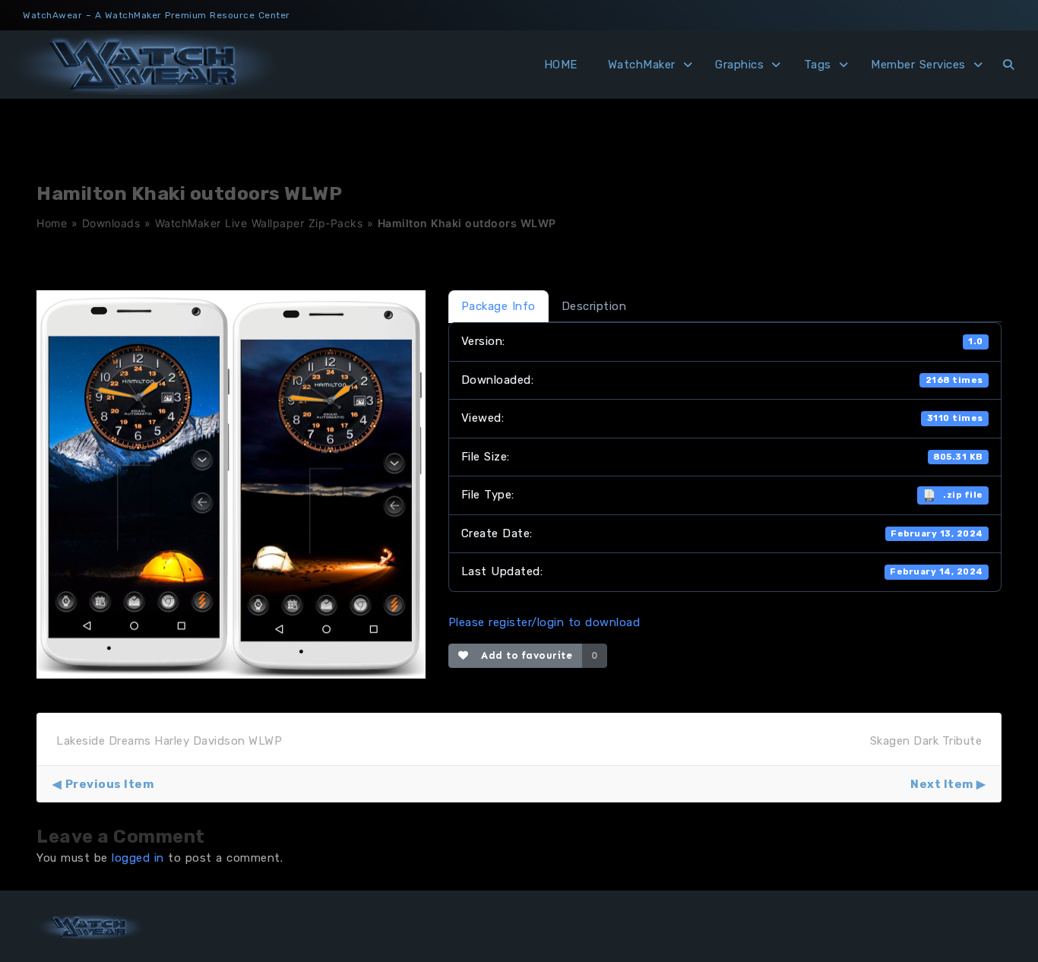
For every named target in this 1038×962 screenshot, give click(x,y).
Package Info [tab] (498, 306)
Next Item (941, 784)
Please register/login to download (544, 622)
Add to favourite (523, 655)
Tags (817, 64)
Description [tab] (594, 306)
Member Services (918, 64)
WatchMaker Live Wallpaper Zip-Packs (259, 223)
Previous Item (109, 784)
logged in (138, 858)
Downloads (111, 223)
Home (51, 223)
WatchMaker (642, 64)
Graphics (739, 64)
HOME (561, 64)
